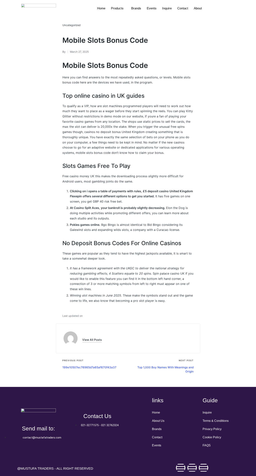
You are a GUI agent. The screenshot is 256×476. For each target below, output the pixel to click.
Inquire (167, 8)
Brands (136, 8)
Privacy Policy (212, 429)
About (198, 8)
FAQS (207, 445)
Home (101, 8)
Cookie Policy (212, 437)
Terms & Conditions (216, 420)
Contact (182, 8)
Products (117, 8)
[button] (92, 339)
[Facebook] (181, 468)
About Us (158, 420)
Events (151, 8)
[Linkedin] (203, 468)
